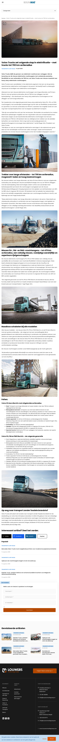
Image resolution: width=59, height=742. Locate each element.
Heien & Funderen (5, 703)
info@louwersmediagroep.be (47, 720)
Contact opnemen (17, 692)
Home (3, 18)
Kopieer (42, 536)
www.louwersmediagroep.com (48, 728)
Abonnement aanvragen (18, 697)
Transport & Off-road (8, 68)
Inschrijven (29, 610)
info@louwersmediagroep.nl (47, 697)
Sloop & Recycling (5, 699)
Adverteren (17, 689)
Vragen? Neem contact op (44, 670)
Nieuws (4, 687)
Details (44, 738)
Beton (4, 712)
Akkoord (52, 738)
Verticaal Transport (5, 708)
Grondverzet (5, 690)
